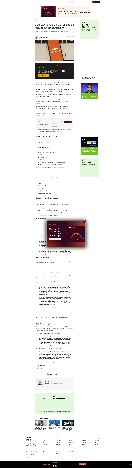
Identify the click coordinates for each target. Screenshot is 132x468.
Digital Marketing (59, 1)
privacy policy (59, 411)
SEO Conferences (72, 451)
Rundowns (71, 442)
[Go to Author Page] (36, 37)
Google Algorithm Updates (74, 449)
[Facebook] (34, 452)
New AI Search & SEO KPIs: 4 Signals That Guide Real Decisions (89, 96)
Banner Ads (84, 444)
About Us (77, 1)
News (37, 368)
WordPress (45, 451)
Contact (96, 444)
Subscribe (97, 440)
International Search (59, 446)
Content (44, 446)
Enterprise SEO (59, 447)
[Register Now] (89, 88)
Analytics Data (58, 451)
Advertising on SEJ (85, 440)
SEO (47, 1)
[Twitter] (36, 452)
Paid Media (52, 1)
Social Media (45, 447)
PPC (57, 449)
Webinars (71, 1)
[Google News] (27, 452)
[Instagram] (29, 454)
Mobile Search (58, 444)
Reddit (57, 453)
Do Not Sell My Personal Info (100, 449)
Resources (66, 1)
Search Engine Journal (57, 383)
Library (70, 444)
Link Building (58, 440)
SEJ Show (71, 447)
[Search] (105, 2)
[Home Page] (32, 2)
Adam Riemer (39, 348)
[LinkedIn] (29, 452)
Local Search (58, 442)
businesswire (43, 365)
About (96, 442)
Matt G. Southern (44, 37)
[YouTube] (31, 452)
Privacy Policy (97, 447)
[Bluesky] (27, 454)
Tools (41, 368)
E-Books (70, 446)
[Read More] (89, 142)
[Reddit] (31, 454)
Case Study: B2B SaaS (86, 442)
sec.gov (47, 365)
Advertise (83, 1)
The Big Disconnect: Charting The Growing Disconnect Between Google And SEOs (67, 429)
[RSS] (34, 454)
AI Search (42, 1)
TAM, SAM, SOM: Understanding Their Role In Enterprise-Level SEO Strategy (41, 429)
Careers (96, 446)
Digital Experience (46, 449)
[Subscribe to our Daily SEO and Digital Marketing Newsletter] (103, 2)
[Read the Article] (41, 423)
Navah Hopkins (39, 333)
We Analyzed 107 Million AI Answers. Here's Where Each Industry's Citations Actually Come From (89, 151)
